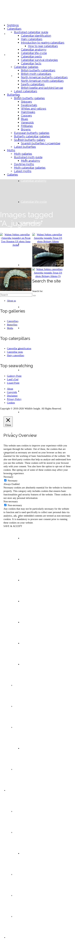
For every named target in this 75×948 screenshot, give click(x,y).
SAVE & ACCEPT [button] (12, 526)
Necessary (12, 480)
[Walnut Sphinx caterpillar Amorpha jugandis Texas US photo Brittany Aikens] (48, 238)
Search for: (37, 291)
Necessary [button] (8, 477)
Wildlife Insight (19, 10)
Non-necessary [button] (10, 501)
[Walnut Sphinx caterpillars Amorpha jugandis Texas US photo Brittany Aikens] (48, 273)
